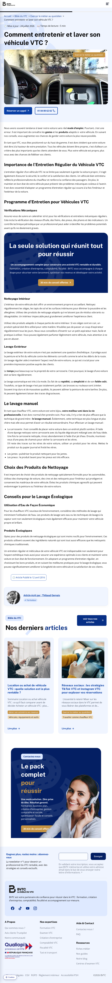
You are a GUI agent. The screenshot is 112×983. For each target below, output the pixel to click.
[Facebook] (12, 908)
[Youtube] (27, 908)
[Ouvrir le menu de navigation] (107, 4)
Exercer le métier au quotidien (89, 55)
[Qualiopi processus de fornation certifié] (19, 950)
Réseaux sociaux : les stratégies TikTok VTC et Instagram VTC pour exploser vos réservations (83, 689)
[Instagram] (35, 908)
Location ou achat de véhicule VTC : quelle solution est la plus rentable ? (29, 689)
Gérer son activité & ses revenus (23, 712)
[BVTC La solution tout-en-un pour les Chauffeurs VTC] (21, 889)
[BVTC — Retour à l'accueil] (9, 4)
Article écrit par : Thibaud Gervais (41, 595)
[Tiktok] (20, 908)
